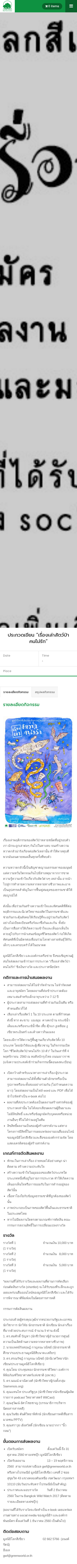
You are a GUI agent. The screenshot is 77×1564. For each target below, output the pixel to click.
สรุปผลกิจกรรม (45, 692)
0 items (53, 6)
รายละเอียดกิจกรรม (16, 692)
